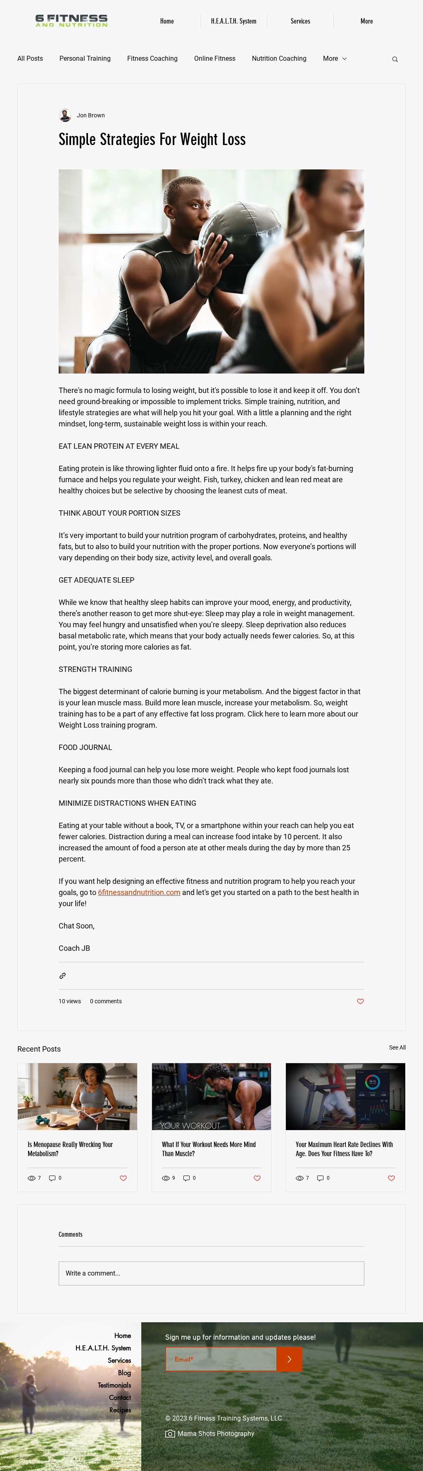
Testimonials (114, 1385)
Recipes (120, 1410)
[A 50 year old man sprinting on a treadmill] (345, 1096)
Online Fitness (214, 58)
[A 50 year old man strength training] (211, 1096)
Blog (124, 1373)
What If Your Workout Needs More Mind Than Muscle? (209, 1149)
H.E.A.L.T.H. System (109, 1348)
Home (122, 1335)
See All (397, 1047)
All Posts (30, 58)
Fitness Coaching (152, 58)
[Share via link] (63, 976)
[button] (395, 58)
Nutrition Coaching (279, 58)
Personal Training (85, 58)
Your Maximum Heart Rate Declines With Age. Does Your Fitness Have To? (344, 1149)
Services (119, 1360)
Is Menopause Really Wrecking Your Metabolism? (70, 1149)
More (330, 58)
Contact (120, 1397)
